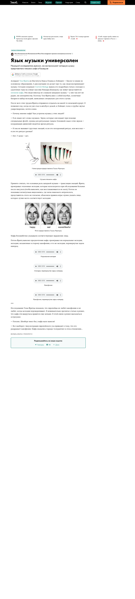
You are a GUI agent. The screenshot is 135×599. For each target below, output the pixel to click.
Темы (40, 2)
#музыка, (14, 334)
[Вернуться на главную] (14, 2)
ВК (50, 345)
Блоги (33, 2)
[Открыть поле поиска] (85, 2)
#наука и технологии (24, 334)
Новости (25, 2)
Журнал (48, 2)
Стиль (78, 2)
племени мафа (17, 93)
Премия (58, 2)
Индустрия (69, 2)
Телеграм (40, 345)
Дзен (57, 345)
